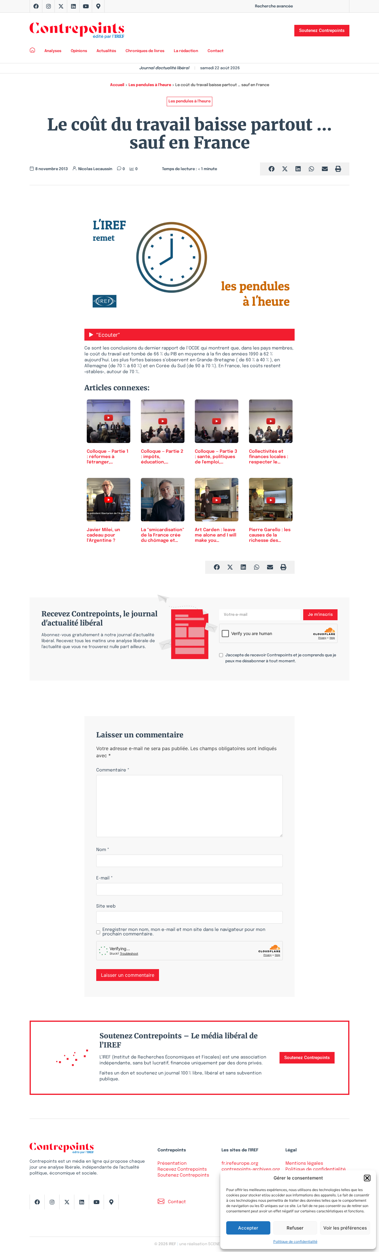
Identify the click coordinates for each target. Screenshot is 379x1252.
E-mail (104, 878)
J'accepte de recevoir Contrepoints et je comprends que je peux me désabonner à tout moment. (280, 658)
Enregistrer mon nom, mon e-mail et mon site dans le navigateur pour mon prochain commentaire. (183, 932)
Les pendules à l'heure (150, 85)
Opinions (79, 51)
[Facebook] (36, 6)
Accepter (248, 1228)
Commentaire (112, 770)
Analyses (52, 51)
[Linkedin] (73, 6)
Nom (102, 850)
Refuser (295, 1228)
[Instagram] (48, 6)
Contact (216, 51)
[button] (367, 1178)
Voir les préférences (345, 1228)
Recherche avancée (274, 6)
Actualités (106, 51)
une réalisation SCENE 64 (202, 1244)
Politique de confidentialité (295, 1241)
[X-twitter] (61, 6)
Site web (105, 906)
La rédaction (186, 51)
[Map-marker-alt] (98, 6)
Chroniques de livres (145, 51)
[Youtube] (86, 6)
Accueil (117, 85)
